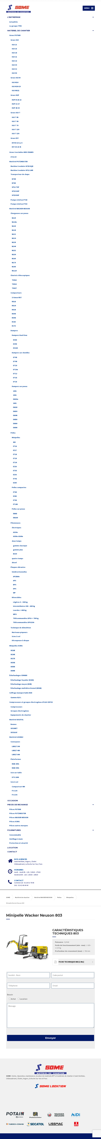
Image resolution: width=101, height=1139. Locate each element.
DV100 (15, 348)
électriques (16, 527)
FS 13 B (14, 795)
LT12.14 (13, 157)
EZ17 (15, 450)
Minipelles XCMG (16, 646)
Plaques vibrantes (18, 567)
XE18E (13, 650)
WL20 (14, 218)
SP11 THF (15, 187)
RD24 (14, 305)
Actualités (13, 22)
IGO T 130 (15, 129)
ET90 (15, 500)
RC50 (14, 322)
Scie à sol (14, 782)
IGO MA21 (15, 90)
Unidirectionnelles (19, 572)
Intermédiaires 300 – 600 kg (24, 606)
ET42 (15, 479)
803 (14, 442)
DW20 (15, 407)
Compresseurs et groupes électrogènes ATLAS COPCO (31, 702)
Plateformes (16, 759)
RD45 (14, 318)
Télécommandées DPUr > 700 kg (26, 618)
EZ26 (15, 466)
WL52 (14, 250)
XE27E (13, 658)
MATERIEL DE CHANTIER (18, 31)
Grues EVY (15, 138)
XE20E (13, 654)
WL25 (14, 226)
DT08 (15, 361)
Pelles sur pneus (18, 509)
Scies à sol (16, 636)
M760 (14, 183)
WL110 (14, 271)
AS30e (15, 532)
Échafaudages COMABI (18, 675)
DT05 (15, 357)
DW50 (15, 419)
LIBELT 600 (16, 754)
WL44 (14, 246)
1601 (15, 403)
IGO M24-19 (16, 86)
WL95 (14, 267)
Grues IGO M (15, 78)
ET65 (15, 492)
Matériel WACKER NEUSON (19, 208)
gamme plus (18, 550)
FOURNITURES (14, 830)
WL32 (14, 234)
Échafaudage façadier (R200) (22, 680)
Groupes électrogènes (20, 711)
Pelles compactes (19, 487)
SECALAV (14, 732)
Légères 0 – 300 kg (20, 602)
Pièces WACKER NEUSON (18, 817)
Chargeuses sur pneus (19, 213)
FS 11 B (14, 791)
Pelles (13, 433)
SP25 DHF (15, 195)
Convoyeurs (15, 742)
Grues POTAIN (14, 35)
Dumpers (14, 330)
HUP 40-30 (16, 108)
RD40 (14, 314)
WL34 (14, 238)
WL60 (14, 258)
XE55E (13, 667)
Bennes (14, 724)
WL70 (14, 262)
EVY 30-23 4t (16, 147)
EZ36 (15, 474)
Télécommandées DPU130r (23, 622)
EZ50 (15, 483)
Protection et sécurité (18, 843)
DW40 (15, 415)
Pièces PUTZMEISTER (17, 813)
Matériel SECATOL (16, 719)
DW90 (15, 427)
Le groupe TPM (15, 26)
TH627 (14, 288)
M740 (14, 179)
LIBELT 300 (16, 746)
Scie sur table (16, 772)
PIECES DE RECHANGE (17, 805)
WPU (15, 614)
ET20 (15, 458)
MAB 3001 (15, 768)
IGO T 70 (15, 125)
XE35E (13, 662)
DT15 (15, 378)
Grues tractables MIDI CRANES (21, 152)
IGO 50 (14, 73)
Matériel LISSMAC (16, 737)
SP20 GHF (15, 191)
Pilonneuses (15, 523)
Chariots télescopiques (20, 275)
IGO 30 (14, 65)
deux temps (16, 541)
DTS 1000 (15, 777)
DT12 (15, 373)
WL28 (14, 230)
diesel (14, 562)
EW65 (15, 513)
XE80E (13, 671)
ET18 (15, 454)
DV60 (15, 340)
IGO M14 (15, 82)
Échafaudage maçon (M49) (21, 684)
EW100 (15, 518)
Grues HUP (15, 95)
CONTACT (12, 852)
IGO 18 (14, 53)
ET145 (15, 504)
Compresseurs (16, 707)
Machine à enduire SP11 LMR (22, 170)
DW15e (15, 399)
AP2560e (16, 576)
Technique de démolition (21, 628)
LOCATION (12, 848)
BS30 (15, 554)
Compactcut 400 (18, 786)
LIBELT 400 (16, 750)
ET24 (15, 462)
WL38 (14, 242)
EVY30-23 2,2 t (17, 143)
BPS (14, 585)
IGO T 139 (15, 133)
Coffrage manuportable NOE (20, 693)
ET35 (15, 470)
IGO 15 (14, 49)
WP (14, 593)
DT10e (15, 369)
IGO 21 (14, 57)
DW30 (15, 411)
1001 (15, 391)
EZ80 (15, 496)
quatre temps (17, 558)
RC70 (14, 326)
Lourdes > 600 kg (19, 610)
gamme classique (20, 546)
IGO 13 (14, 45)
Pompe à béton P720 (19, 200)
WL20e (14, 222)
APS (14, 580)
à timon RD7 (17, 297)
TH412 (14, 280)
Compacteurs (16, 293)
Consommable (15, 835)
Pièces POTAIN (15, 809)
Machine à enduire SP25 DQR (22, 166)
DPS (14, 589)
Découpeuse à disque (20, 640)
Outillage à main (16, 839)
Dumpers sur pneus (19, 386)
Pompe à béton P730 (19, 204)
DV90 (15, 344)
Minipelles (16, 437)
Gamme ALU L (16, 697)
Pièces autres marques (18, 825)
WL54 (14, 254)
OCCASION (12, 800)
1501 (15, 395)
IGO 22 (14, 61)
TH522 (14, 284)
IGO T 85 (15, 117)
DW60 (15, 423)
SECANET (14, 728)
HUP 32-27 (16, 104)
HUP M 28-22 (16, 100)
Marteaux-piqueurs (19, 632)
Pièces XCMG (14, 821)
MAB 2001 (15, 764)
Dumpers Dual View (19, 335)
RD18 (14, 301)
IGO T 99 (15, 121)
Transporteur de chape (20, 174)
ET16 (15, 446)
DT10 (15, 365)
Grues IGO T (15, 112)
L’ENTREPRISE (13, 17)
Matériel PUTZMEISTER (18, 161)
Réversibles (16, 597)
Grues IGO (15, 40)
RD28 (14, 310)
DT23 (15, 382)
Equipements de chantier (21, 715)
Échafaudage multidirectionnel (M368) (26, 688)
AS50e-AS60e (18, 536)
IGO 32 (14, 69)
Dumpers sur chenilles (21, 353)
